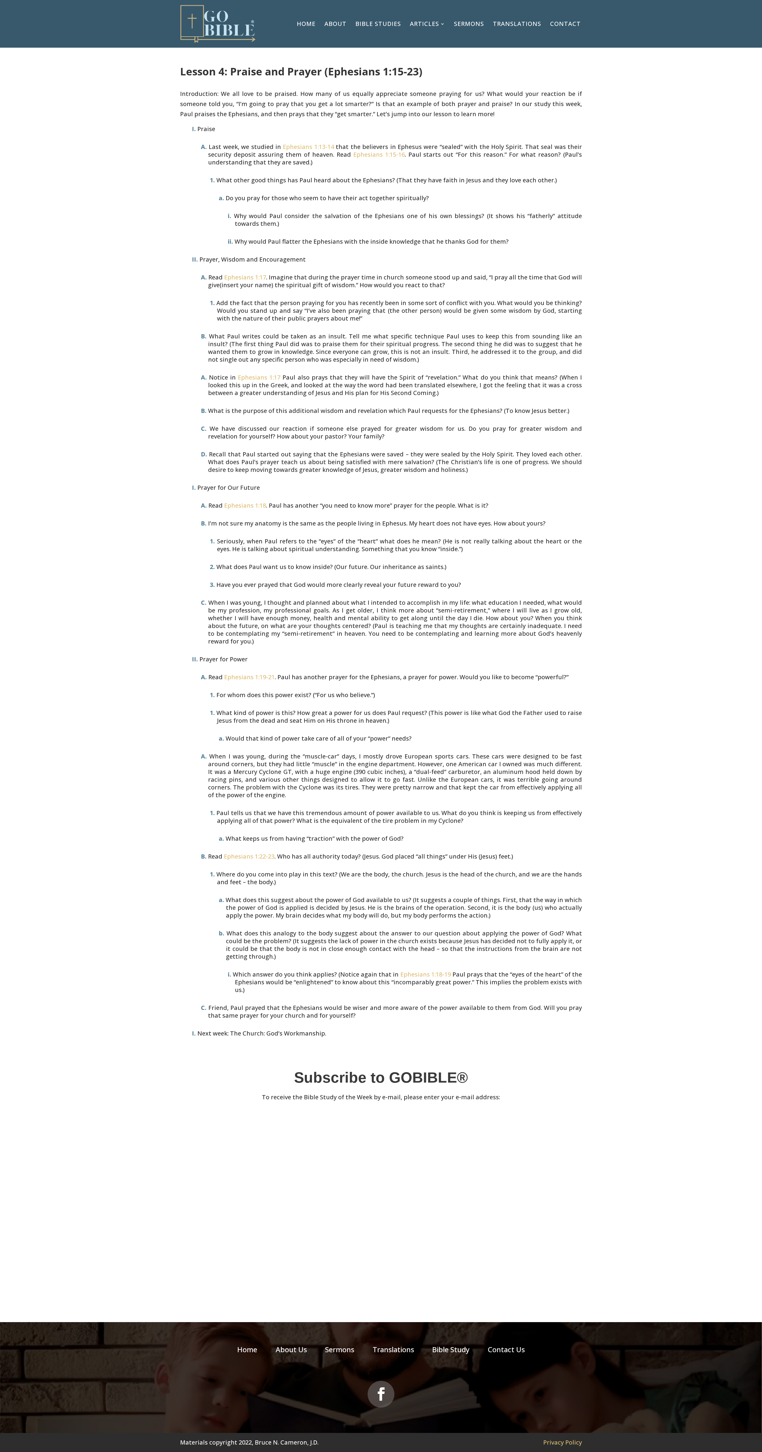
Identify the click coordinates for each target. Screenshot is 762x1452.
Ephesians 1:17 (245, 277)
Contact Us (506, 1350)
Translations (517, 24)
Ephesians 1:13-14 (308, 147)
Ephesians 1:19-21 (249, 677)
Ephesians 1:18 (245, 505)
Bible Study (450, 1350)
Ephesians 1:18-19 (425, 974)
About (335, 24)
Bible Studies (378, 24)
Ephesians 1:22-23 (249, 856)
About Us (291, 1350)
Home (306, 24)
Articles (424, 24)
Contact (565, 24)
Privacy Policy (562, 1442)
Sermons (469, 24)
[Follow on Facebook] (381, 1394)
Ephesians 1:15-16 (379, 154)
